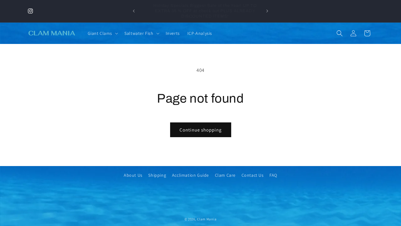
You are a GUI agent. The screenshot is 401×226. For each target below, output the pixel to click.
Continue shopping (201, 130)
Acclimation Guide (190, 175)
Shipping (157, 175)
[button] (102, 33)
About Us (133, 175)
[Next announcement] (267, 11)
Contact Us (253, 175)
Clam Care (225, 175)
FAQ (273, 175)
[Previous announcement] (134, 11)
